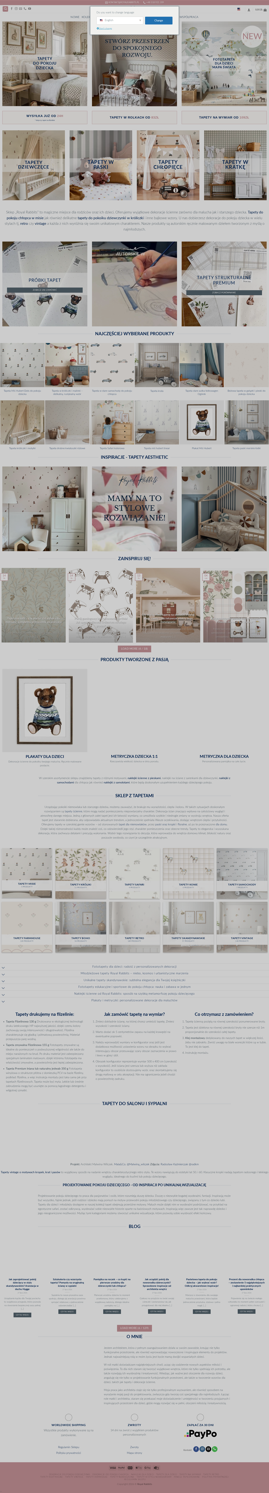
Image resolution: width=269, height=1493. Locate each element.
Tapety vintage (74, 1477)
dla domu (221, 824)
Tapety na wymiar (190, 1474)
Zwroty (134, 1447)
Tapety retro (211, 1474)
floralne (182, 824)
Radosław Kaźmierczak (174, 1164)
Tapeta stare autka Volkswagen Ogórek (201, 392)
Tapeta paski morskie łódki (246, 448)
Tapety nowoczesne (122, 1477)
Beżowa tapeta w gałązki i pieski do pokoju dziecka (246, 392)
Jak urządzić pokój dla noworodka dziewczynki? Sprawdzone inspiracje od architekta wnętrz (157, 1284)
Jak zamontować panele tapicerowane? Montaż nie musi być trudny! (235, 620)
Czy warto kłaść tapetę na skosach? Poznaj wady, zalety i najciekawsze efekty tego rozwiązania (168, 618)
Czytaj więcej (22, 1315)
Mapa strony (134, 1453)
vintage (40, 223)
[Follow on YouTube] (29, 8)
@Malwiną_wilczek (138, 1164)
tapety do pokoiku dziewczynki (102, 218)
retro (24, 223)
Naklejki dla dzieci (142, 1474)
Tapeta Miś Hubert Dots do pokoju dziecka (22, 392)
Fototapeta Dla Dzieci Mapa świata (224, 63)
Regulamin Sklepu (68, 1447)
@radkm (194, 1164)
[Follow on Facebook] (11, 8)
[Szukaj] (5, 9)
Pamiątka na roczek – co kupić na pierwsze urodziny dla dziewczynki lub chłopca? (112, 1282)
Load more (134, 648)
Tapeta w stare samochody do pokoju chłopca (112, 392)
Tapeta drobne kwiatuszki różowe (67, 448)
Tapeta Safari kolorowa (112, 448)
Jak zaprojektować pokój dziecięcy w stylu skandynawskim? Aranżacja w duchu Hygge (22, 1284)
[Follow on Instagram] (16, 8)
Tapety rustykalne (51, 1477)
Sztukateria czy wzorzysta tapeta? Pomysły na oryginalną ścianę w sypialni (67, 1282)
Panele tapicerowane (187, 1477)
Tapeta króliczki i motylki (22, 448)
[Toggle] (3, 968)
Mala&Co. (120, 1164)
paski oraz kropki (165, 824)
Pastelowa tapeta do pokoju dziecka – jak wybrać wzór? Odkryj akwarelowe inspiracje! (202, 1282)
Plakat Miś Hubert (201, 448)
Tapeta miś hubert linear (157, 448)
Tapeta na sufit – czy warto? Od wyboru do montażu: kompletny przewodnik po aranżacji (34, 620)
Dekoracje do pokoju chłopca (110, 1474)
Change (158, 20)
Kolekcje (88, 17)
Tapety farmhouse (97, 1477)
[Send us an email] (20, 8)
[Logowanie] (248, 9)
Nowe (75, 17)
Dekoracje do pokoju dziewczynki (69, 1474)
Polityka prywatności (68, 1453)
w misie (38, 218)
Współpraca (188, 17)
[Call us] (25, 8)
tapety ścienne (73, 811)
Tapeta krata (156, 391)
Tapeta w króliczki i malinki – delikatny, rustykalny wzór (67, 392)
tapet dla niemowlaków (133, 824)
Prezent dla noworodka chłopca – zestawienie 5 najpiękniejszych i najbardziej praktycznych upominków (247, 1284)
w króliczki (135, 218)
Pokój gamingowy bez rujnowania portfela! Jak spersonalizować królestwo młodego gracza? (100, 622)
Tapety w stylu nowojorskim (154, 1477)
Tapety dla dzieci (166, 1474)
